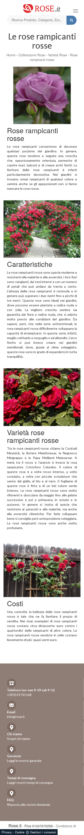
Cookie (19, 832)
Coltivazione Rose (31, 55)
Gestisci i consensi (43, 832)
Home (11, 55)
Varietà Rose (57, 55)
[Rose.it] (42, 6)
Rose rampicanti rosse (54, 57)
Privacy (7, 832)
